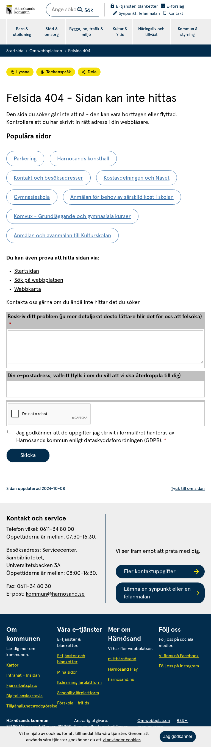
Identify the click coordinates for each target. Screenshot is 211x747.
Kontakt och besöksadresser (48, 178)
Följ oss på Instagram (179, 666)
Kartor (12, 665)
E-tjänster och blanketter (71, 659)
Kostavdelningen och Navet (137, 178)
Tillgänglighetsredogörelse (29, 706)
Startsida (14, 51)
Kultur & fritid (120, 32)
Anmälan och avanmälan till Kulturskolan (62, 235)
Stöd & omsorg (52, 32)
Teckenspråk (58, 72)
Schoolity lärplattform (78, 693)
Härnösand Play (123, 669)
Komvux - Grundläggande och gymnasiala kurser (72, 216)
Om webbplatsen (45, 51)
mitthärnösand (131, 658)
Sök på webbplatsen (38, 280)
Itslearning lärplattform (79, 682)
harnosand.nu (131, 679)
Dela (92, 72)
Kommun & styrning (188, 32)
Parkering (25, 158)
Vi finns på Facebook (179, 656)
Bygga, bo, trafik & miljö (86, 32)
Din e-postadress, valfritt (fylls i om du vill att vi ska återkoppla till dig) (94, 375)
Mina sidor (67, 672)
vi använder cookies (122, 740)
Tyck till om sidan (188, 488)
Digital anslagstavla (24, 696)
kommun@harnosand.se (55, 594)
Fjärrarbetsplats (21, 685)
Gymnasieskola (32, 197)
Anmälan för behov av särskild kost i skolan (122, 197)
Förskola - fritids (73, 703)
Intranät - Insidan (23, 675)
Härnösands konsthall (83, 158)
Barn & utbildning (22, 32)
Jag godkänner (177, 736)
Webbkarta (27, 289)
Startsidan (26, 271)
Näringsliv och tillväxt (151, 32)
